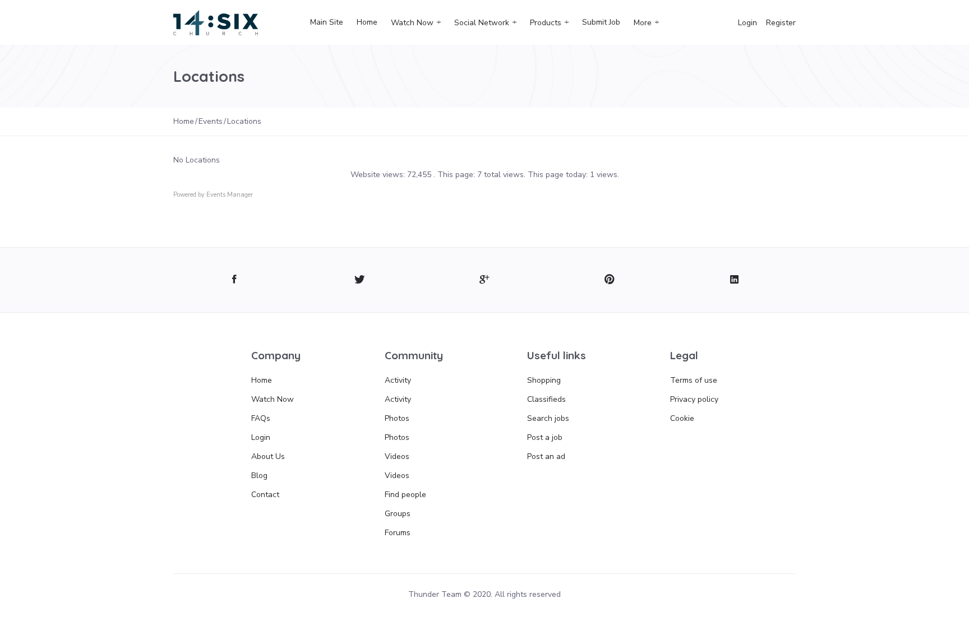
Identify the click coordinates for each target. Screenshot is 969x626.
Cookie (682, 418)
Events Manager (229, 195)
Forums (397, 532)
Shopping (544, 380)
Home (367, 22)
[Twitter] (360, 280)
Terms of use (693, 380)
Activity (398, 380)
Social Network (481, 22)
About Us (268, 456)
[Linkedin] (734, 280)
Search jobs (548, 418)
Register (781, 22)
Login (747, 22)
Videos (397, 456)
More (643, 22)
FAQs (260, 418)
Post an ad (546, 456)
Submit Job (601, 22)
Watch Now (412, 22)
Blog (259, 475)
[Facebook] (234, 280)
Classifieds (546, 399)
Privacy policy (694, 399)
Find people (405, 494)
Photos (397, 418)
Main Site (326, 22)
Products (545, 22)
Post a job (544, 437)
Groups (397, 513)
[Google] (485, 280)
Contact (265, 494)
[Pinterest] (609, 280)
